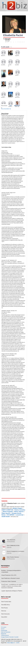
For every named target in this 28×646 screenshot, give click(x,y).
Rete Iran (3, 610)
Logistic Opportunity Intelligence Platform (11, 590)
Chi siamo (3, 627)
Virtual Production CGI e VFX (8, 575)
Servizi (2, 628)
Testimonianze (5, 635)
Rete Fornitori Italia (6, 601)
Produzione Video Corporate (8, 581)
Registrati (3, 633)
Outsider (11, 637)
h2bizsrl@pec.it (11, 642)
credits (17, 642)
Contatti (16, 637)
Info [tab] (11, 105)
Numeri (7, 637)
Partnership (4, 630)
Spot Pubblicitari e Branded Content (10, 578)
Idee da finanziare (5, 632)
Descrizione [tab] (4, 105)
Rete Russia (4, 607)
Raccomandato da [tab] (6, 108)
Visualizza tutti (15, 516)
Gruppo (3, 637)
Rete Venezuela (5, 614)
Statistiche (4, 501)
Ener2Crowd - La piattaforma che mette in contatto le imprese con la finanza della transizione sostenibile (11, 586)
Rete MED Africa (5, 604)
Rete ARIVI (4, 617)
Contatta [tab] (17, 105)
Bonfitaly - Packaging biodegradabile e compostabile (11, 571)
